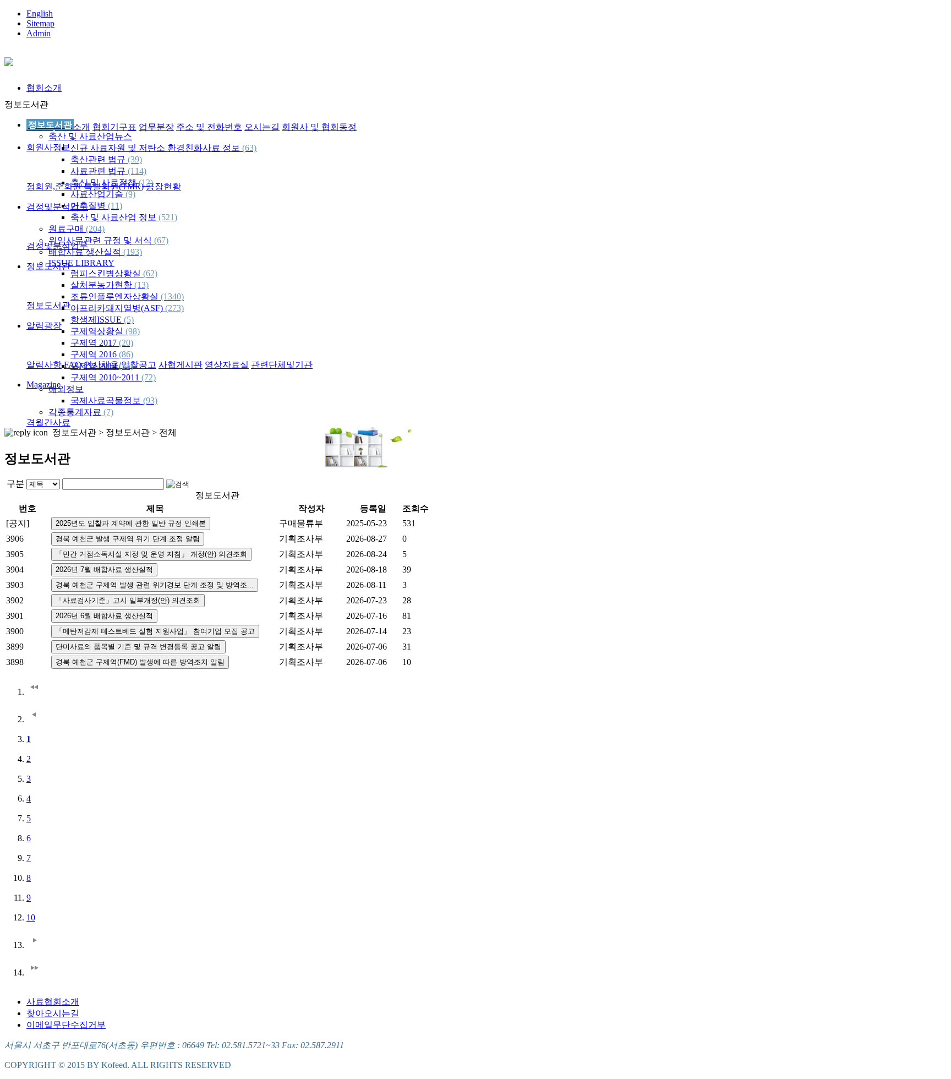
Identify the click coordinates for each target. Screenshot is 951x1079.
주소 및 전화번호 (209, 127)
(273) (174, 308)
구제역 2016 (101, 354)
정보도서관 (48, 305)
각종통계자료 (80, 412)
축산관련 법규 (106, 159)
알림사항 (44, 364)
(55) (126, 365)
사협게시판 (180, 364)
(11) (115, 205)
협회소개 (44, 87)
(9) (130, 194)
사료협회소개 (52, 1001)
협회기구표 (114, 127)
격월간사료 (48, 422)
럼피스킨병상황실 (113, 273)
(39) (135, 159)
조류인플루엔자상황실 (127, 296)
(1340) (172, 296)
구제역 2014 (101, 365)
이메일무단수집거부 (66, 1024)
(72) (148, 377)
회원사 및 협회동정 (319, 127)
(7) (108, 412)
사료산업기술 (102, 194)
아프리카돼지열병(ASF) (127, 308)
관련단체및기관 (282, 364)
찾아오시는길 (52, 1013)
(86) (126, 354)
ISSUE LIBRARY (81, 263)
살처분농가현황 (109, 285)
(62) (150, 273)
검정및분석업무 (57, 206)
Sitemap (40, 23)
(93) (150, 400)
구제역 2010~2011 (113, 377)
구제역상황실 (105, 331)
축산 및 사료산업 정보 (123, 217)
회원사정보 (48, 147)
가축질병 (96, 205)
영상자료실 (227, 364)
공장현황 (163, 186)
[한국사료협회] (8, 60)
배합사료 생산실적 (95, 252)
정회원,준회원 (53, 186)
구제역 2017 (101, 342)
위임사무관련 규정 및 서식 (108, 240)
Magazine (43, 384)
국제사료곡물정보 (113, 400)
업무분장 (156, 127)
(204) (95, 228)
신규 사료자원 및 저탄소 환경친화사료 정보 (163, 147)
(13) (141, 285)
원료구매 (76, 228)
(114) (137, 171)
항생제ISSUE (102, 319)
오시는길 (262, 127)
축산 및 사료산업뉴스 (90, 136)
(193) (132, 252)
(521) (167, 217)
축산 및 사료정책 (111, 182)
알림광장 (44, 325)
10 (30, 917)
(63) (249, 147)
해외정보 (66, 389)
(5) (129, 319)
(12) (146, 182)
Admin (38, 33)
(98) (132, 331)
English (39, 13)
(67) (161, 240)
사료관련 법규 (108, 171)
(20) (126, 342)
